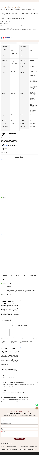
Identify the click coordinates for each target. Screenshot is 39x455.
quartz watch (5, 145)
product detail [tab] (19, 43)
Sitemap (28, 453)
